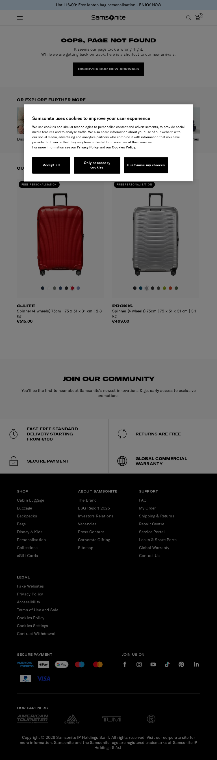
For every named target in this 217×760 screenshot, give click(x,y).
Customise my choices (146, 165)
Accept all (51, 165)
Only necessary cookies (97, 165)
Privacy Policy (88, 147)
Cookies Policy (123, 147)
